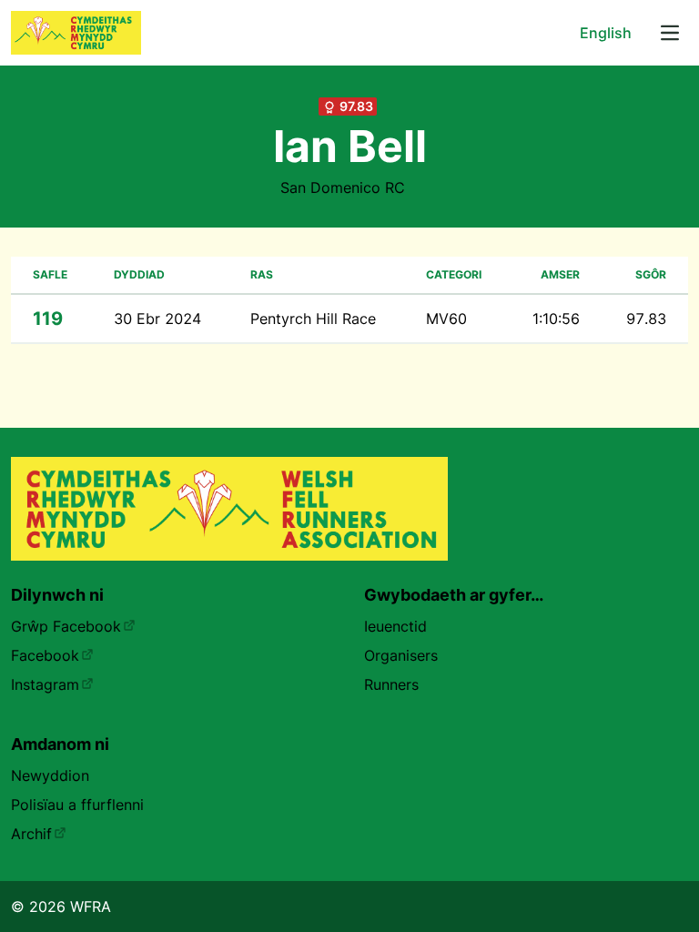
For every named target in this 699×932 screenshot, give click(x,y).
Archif (31, 834)
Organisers (401, 655)
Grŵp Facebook (66, 626)
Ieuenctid (395, 626)
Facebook (45, 655)
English (606, 33)
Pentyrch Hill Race (313, 318)
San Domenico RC (342, 187)
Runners (391, 684)
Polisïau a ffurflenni (77, 804)
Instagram (45, 684)
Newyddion (50, 775)
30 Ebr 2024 (157, 318)
